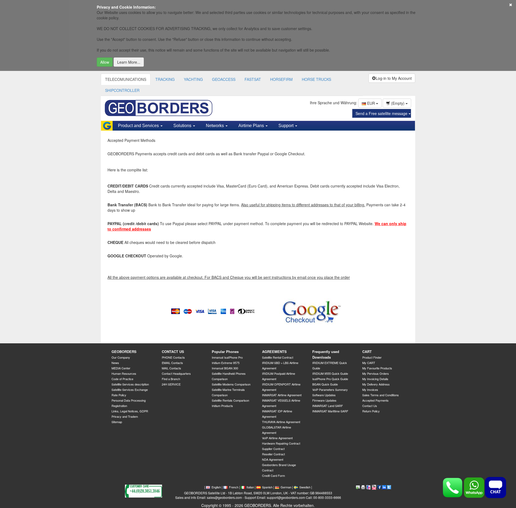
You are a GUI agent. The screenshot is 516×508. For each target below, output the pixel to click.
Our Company (121, 357)
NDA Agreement (272, 459)
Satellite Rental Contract (277, 357)
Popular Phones (225, 351)
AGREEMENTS (274, 351)
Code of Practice (122, 379)
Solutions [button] (182, 125)
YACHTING (193, 79)
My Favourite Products (377, 368)
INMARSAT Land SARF (327, 405)
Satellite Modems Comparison (231, 384)
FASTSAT (253, 79)
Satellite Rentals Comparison (230, 400)
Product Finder (372, 357)
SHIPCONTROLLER (122, 90)
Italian (250, 487)
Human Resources (124, 373)
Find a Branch (171, 379)
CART (367, 351)
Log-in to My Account (394, 78)
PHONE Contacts (173, 357)
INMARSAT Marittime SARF (330, 411)
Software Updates (324, 395)
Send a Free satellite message (382, 113)
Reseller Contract (273, 454)
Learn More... (128, 62)
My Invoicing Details (375, 379)
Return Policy (371, 411)
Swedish (304, 487)
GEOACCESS (223, 79)
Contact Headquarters (176, 373)
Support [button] (286, 125)
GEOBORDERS (124, 351)
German (286, 487)
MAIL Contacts (171, 368)
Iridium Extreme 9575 (225, 363)
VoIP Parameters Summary (330, 389)
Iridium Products (222, 405)
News (115, 363)
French (233, 487)
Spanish (267, 487)
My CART (368, 363)
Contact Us (369, 405)
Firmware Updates (324, 400)
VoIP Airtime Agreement (277, 438)
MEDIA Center (121, 368)
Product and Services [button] (139, 125)
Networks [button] (215, 125)
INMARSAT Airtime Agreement (282, 395)
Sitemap (117, 422)
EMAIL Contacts (172, 363)
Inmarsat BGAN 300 (225, 368)
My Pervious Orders (375, 373)
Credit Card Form (273, 475)
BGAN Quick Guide (325, 384)
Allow (104, 62)
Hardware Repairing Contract (281, 443)
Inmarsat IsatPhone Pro (227, 357)
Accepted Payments (375, 400)
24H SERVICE (171, 384)
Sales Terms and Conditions (380, 395)
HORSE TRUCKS (316, 79)
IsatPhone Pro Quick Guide (330, 379)
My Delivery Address (376, 384)
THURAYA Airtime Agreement (281, 422)
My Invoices (370, 389)
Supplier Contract (273, 448)
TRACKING (165, 79)
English (216, 487)
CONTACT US (173, 351)
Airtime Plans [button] (251, 125)
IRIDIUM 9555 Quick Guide (330, 373)
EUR (371, 103)
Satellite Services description (130, 384)
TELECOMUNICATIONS (125, 79)
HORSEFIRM (281, 79)
